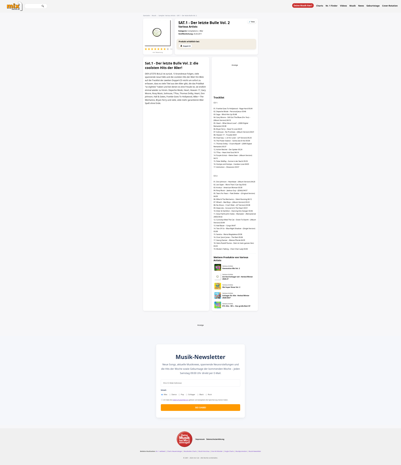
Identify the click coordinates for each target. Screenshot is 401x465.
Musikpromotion (241, 451)
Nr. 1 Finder (332, 6)
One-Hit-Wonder (217, 451)
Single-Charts (229, 451)
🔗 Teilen (252, 22)
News (361, 6)
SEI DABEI (200, 407)
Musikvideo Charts (190, 451)
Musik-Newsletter (255, 451)
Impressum (200, 439)
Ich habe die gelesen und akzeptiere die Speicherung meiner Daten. (195, 400)
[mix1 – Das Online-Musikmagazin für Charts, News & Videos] (13, 5)
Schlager (191, 394)
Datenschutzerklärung (180, 400)
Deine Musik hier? (303, 5)
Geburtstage (373, 6)
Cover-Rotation (390, 6)
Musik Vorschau (204, 451)
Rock (210, 394)
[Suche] (42, 6)
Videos (343, 6)
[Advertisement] (234, 79)
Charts (319, 6)
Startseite (146, 16)
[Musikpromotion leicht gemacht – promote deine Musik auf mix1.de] (184, 439)
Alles (165, 394)
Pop (182, 394)
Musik (352, 6)
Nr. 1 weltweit (161, 451)
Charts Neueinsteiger (175, 451)
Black (201, 394)
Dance (174, 394)
